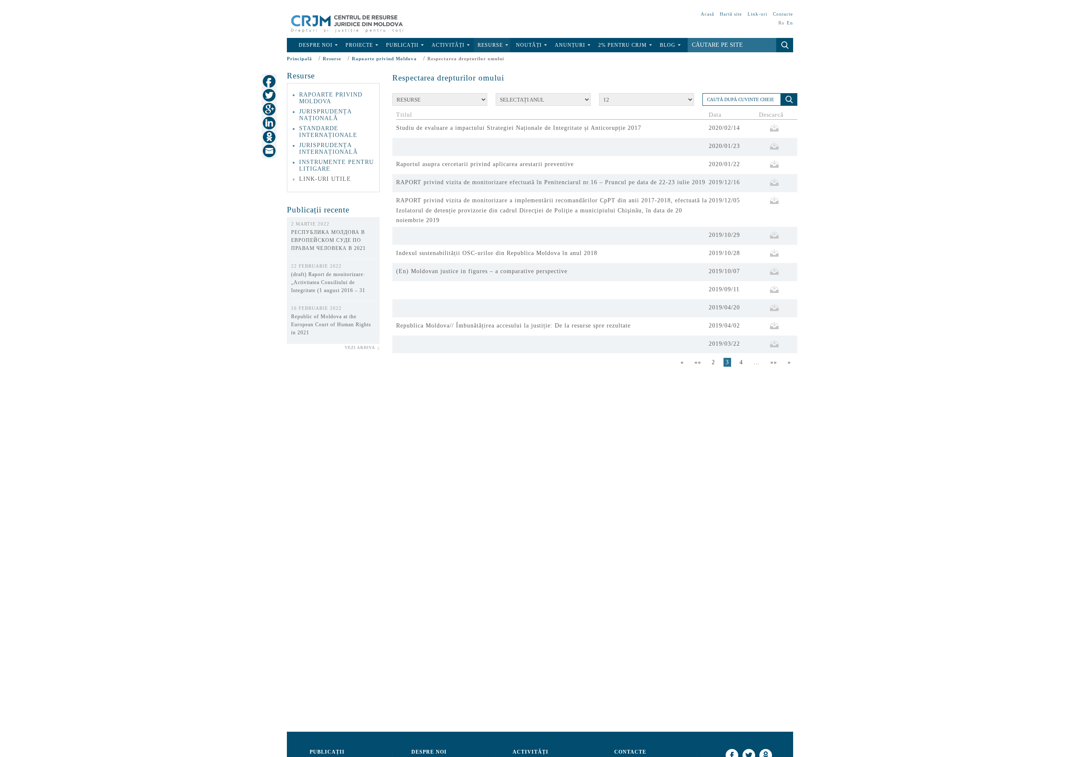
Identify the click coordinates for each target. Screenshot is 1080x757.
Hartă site (731, 13)
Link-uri (757, 13)
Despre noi (315, 45)
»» (773, 362)
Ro (781, 22)
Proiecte (359, 45)
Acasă (707, 13)
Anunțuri (570, 45)
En (790, 22)
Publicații (402, 45)
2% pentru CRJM (622, 45)
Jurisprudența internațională (328, 148)
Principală (299, 58)
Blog (667, 45)
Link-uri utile (325, 179)
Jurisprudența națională (325, 114)
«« (697, 362)
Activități (448, 45)
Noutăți (529, 45)
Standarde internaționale (328, 131)
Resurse (490, 45)
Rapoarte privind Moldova (384, 58)
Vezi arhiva (360, 347)
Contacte (783, 13)
